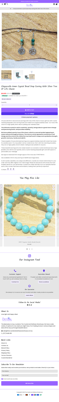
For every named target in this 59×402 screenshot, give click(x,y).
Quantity (3, 102)
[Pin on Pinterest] (13, 170)
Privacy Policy (5, 350)
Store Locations (44, 282)
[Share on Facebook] (8, 170)
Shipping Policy (5, 353)
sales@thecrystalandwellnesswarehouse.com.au (16, 331)
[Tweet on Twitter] (11, 170)
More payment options (30, 117)
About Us (4, 343)
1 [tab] (27, 249)
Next (56, 40)
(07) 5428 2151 (6, 333)
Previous (2, 215)
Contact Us (15, 282)
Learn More (29, 295)
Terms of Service (6, 355)
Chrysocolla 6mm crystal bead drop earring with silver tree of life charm (31, 8)
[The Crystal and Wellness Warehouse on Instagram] (29, 256)
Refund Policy (5, 348)
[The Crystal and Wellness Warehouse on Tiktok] (31, 305)
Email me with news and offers (10, 379)
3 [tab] (32, 249)
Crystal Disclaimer (6, 358)
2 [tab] (29, 249)
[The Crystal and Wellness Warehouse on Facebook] (27, 305)
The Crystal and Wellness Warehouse (34, 392)
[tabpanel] (29, 215)
